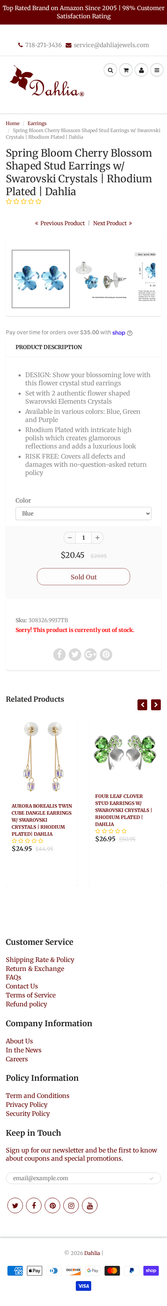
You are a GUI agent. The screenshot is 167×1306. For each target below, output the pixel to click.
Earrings (37, 123)
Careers (17, 1059)
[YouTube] (89, 1205)
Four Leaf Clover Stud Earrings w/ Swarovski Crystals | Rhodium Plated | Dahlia (123, 810)
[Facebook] (34, 1205)
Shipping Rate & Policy (40, 960)
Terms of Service (31, 995)
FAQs (13, 977)
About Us (19, 1041)
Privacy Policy (26, 1104)
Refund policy (26, 1004)
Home (12, 123)
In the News (24, 1050)
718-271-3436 (43, 45)
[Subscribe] (151, 1178)
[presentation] (142, 704)
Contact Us (22, 986)
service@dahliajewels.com (111, 45)
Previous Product (62, 223)
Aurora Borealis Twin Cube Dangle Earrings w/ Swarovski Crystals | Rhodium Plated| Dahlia (42, 820)
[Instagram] (71, 1205)
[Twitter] (15, 1205)
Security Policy (28, 1113)
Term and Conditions (38, 1096)
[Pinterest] (52, 1205)
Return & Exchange (35, 968)
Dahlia (92, 1253)
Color (23, 500)
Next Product (110, 223)
